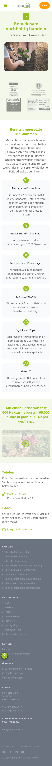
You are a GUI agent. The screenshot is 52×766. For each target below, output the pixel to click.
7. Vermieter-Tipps (11, 629)
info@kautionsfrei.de (19, 529)
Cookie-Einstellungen (13, 673)
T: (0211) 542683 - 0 (12, 707)
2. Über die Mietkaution (14, 556)
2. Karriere (7, 607)
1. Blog (5, 602)
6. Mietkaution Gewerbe (14, 574)
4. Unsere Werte (10, 616)
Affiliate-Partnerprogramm (16, 653)
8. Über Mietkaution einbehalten (19, 583)
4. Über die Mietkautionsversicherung (22, 565)
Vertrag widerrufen (12, 677)
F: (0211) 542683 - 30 (12, 710)
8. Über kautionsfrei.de (14, 634)
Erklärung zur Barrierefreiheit (17, 668)
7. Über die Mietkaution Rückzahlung (21, 578)
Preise (44, 5)
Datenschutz (24, 746)
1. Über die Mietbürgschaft (16, 552)
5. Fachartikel (9, 620)
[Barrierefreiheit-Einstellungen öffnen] (4, 656)
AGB (36, 746)
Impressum (8, 746)
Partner (6, 649)
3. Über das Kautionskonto (16, 561)
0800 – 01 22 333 (10, 721)
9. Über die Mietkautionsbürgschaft (21, 587)
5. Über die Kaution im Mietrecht (19, 569)
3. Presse (7, 611)
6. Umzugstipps (10, 625)
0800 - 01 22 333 (16, 493)
